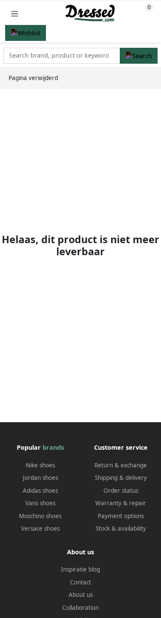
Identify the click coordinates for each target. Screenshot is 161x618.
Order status (120, 490)
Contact (80, 582)
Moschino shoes (40, 516)
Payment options (121, 516)
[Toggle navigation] (14, 13)
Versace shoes (40, 528)
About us (81, 595)
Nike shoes (40, 465)
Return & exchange (120, 465)
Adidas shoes (40, 490)
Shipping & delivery (121, 478)
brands (53, 447)
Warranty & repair (120, 503)
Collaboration (80, 608)
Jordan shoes (40, 478)
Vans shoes (40, 503)
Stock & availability (121, 528)
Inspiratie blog (80, 569)
